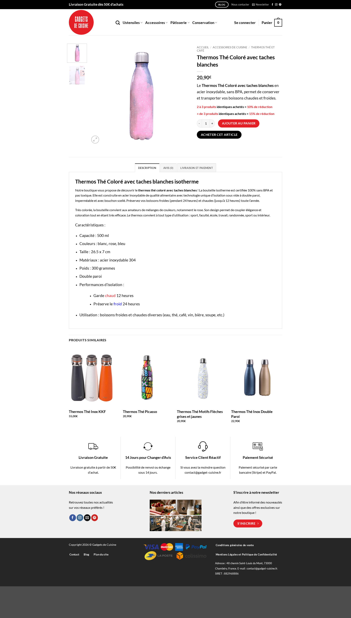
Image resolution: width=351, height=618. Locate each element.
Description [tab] (147, 168)
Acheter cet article (219, 134)
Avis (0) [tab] (168, 168)
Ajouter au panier (239, 123)
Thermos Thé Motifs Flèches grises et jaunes (200, 413)
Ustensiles (131, 23)
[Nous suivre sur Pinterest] (280, 4)
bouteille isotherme (216, 190)
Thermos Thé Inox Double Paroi (252, 413)
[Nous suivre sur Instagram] (276, 4)
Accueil (203, 47)
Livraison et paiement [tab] (196, 168)
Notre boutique (86, 190)
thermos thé (147, 190)
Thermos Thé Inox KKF (87, 411)
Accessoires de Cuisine (230, 47)
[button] (260, 4)
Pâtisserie (178, 23)
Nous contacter (240, 4)
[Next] (183, 94)
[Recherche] (118, 22)
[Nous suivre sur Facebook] (272, 4)
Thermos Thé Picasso (140, 411)
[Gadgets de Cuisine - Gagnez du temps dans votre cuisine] (89, 22)
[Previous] (97, 94)
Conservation (203, 23)
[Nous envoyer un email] (87, 517)
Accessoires (155, 23)
